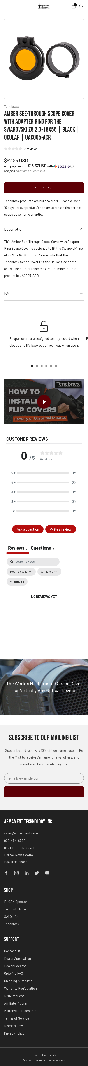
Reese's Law (13, 1026)
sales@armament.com (21, 833)
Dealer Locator (15, 966)
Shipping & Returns (18, 981)
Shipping (9, 171)
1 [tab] (32, 366)
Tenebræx (11, 106)
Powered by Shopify (44, 1054)
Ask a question (28, 529)
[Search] (81, 6)
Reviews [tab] (17, 548)
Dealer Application (17, 958)
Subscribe (44, 791)
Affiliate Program (16, 1003)
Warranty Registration (20, 988)
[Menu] (6, 6)
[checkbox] (17, 582)
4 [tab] (46, 366)
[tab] (42, 548)
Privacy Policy (14, 1033)
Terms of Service (16, 1018)
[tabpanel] (44, 602)
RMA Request (14, 996)
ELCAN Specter (15, 901)
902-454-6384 (14, 841)
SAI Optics (11, 916)
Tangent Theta (15, 909)
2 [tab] (37, 366)
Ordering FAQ (13, 973)
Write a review (61, 529)
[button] (39, 166)
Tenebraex (11, 924)
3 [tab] (42, 366)
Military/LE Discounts (20, 1011)
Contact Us (12, 951)
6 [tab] (56, 366)
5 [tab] (51, 366)
